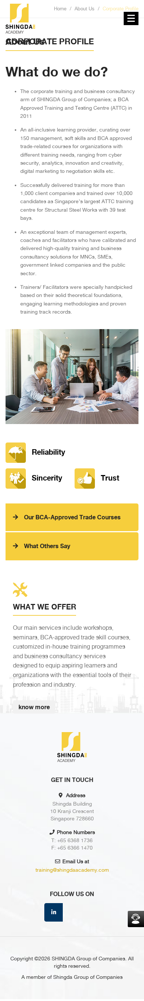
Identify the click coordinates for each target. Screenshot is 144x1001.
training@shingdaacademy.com (72, 870)
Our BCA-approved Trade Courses (72, 517)
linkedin (53, 912)
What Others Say (47, 546)
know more (34, 707)
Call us (136, 919)
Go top (136, 977)
